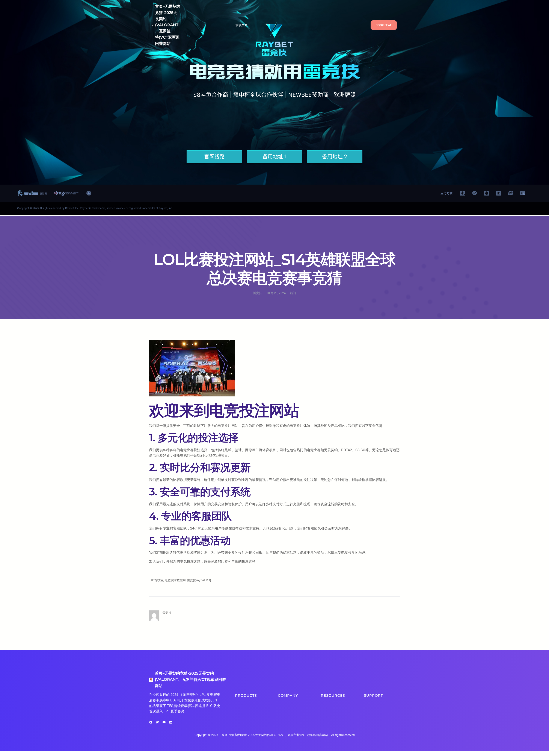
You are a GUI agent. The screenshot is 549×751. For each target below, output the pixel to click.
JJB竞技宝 (156, 580)
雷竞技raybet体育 (199, 580)
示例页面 (241, 25)
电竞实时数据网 (175, 580)
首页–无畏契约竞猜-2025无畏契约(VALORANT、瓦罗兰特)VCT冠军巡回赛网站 (167, 25)
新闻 (293, 293)
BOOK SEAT (384, 25)
